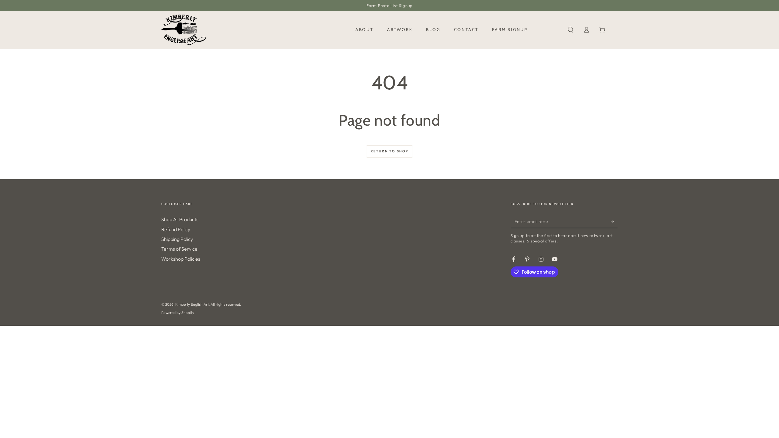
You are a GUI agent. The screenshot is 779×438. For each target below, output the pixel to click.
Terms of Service (179, 249)
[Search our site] (570, 29)
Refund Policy (175, 229)
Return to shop (390, 151)
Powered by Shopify (177, 312)
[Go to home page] (183, 30)
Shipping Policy (177, 239)
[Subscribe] (614, 221)
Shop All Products (179, 219)
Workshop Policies (180, 259)
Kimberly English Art (192, 304)
